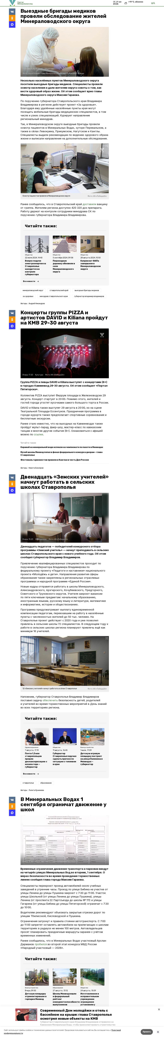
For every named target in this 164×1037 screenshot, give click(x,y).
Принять (147, 1032)
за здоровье (28, 296)
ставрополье (28, 783)
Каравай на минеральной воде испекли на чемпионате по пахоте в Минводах (61, 447)
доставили (90, 204)
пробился (41, 944)
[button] (26, 1015)
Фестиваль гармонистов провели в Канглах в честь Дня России (54, 460)
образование (46, 783)
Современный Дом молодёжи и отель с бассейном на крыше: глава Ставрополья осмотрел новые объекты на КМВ (76, 1014)
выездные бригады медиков (87, 290)
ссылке (38, 434)
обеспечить (51, 700)
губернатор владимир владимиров (89, 296)
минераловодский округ (33, 290)
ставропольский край (59, 290)
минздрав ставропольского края (54, 296)
